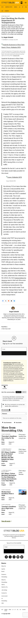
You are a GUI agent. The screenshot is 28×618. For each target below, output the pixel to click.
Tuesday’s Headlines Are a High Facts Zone (8, 508)
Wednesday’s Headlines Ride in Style (7, 493)
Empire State (8, 7)
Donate (7, 11)
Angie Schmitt (8, 37)
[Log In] (21, 2)
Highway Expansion (6, 450)
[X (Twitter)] (10, 556)
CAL (26, 7)
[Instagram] (14, 556)
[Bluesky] (21, 556)
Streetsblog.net (5, 16)
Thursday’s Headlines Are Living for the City (9, 438)
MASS (15, 7)
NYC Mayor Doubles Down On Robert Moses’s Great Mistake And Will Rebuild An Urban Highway (8, 456)
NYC (2, 7)
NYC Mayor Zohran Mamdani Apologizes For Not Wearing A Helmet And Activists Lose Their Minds (8, 477)
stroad (22, 63)
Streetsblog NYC (7, 470)
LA (19, 7)
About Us (3, 566)
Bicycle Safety (5, 471)
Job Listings (4, 590)
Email (3, 349)
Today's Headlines (5, 434)
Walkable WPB (16, 55)
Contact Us (4, 593)
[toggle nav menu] (26, 2)
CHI (2, 11)
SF (22, 7)
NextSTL (4, 271)
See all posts (5, 521)
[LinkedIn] (17, 556)
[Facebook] (6, 556)
